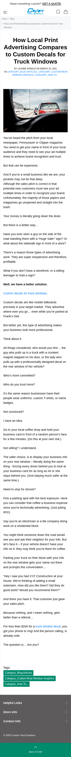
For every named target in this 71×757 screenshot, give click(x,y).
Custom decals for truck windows (25, 293)
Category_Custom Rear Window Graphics (29, 678)
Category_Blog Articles (22, 72)
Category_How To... (47, 75)
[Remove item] (67, 4)
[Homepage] (35, 11)
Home (4, 19)
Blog (12, 19)
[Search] (58, 12)
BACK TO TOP (35, 752)
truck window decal (48, 626)
